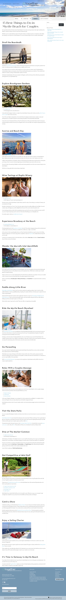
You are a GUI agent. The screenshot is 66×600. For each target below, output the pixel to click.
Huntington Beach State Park (25, 423)
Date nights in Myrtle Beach (7, 290)
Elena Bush (9, 329)
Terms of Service (58, 598)
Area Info (57, 573)
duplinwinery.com (7, 198)
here (26, 420)
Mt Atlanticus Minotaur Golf (9, 487)
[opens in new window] (3, 582)
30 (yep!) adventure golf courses (14, 482)
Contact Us (57, 577)
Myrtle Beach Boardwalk (11, 65)
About (55, 3)
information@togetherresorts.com (8, 578)
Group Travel (16, 3)
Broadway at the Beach (17, 228)
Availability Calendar (33, 581)
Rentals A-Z (18, 598)
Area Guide (50, 3)
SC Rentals (32, 573)
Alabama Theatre (22, 504)
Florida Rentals (32, 574)
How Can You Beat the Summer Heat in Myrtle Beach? (54, 38)
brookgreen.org (7, 109)
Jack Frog (9, 197)
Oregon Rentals (33, 575)
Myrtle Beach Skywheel (8, 331)
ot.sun (8, 539)
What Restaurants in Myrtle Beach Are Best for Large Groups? (55, 35)
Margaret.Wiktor (10, 267)
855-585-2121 (4, 579)
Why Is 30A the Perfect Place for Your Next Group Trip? (55, 41)
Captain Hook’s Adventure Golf (10, 486)
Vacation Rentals (7, 3)
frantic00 (9, 476)
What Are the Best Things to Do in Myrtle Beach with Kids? (55, 33)
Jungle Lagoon (7, 490)
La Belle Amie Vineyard (18, 214)
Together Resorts (13, 564)
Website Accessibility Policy (8, 598)
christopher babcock (11, 155)
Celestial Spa (6, 394)
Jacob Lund (9, 64)
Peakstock (9, 387)
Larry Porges (9, 107)
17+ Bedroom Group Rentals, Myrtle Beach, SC (38, 579)
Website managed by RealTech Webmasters (56, 597)
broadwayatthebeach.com (9, 224)
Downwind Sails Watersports (9, 359)
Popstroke (31, 233)
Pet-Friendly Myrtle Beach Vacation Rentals (38, 578)
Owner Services (58, 574)
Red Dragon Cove (7, 489)
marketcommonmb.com (8, 435)
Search (36, 18)
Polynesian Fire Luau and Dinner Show (24, 510)
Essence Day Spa (7, 396)
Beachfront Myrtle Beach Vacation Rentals (38, 577)
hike (13, 424)
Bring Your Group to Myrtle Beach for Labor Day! (54, 30)
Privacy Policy (14, 598)
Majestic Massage (7, 393)
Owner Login (59, 579)
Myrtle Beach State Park (6, 417)
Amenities (57, 575)
